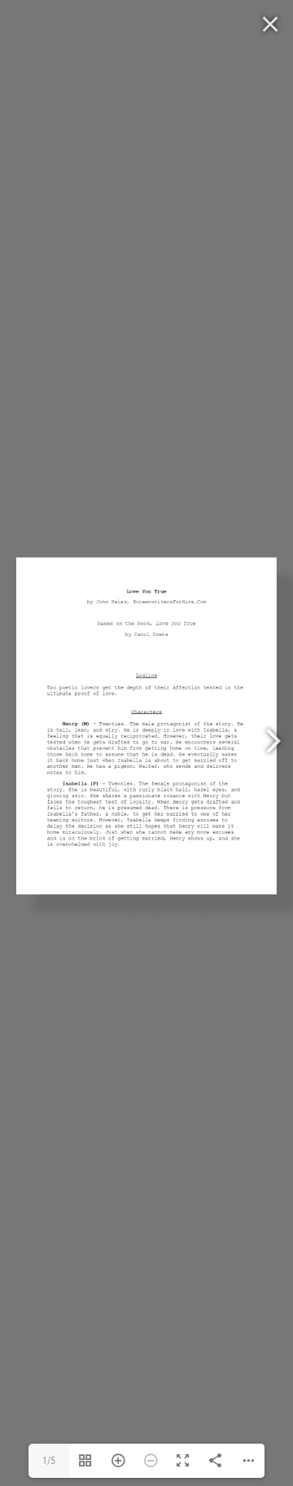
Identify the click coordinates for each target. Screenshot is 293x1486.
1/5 (48, 1460)
